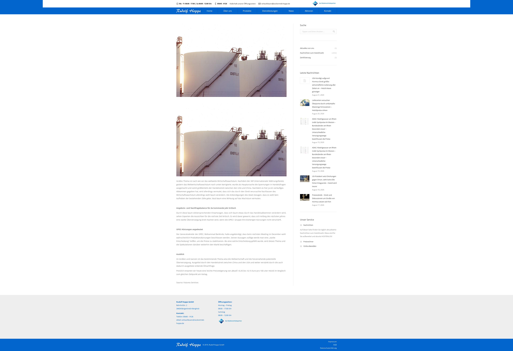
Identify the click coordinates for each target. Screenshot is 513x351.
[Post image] (304, 80)
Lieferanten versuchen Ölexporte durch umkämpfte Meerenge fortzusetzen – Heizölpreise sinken (323, 105)
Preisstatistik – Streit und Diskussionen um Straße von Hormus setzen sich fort (323, 198)
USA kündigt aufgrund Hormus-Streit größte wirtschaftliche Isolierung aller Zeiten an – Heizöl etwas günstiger (324, 85)
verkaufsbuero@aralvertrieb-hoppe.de (275, 4)
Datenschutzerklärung (328, 348)
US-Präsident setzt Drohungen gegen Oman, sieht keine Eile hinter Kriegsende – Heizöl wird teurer (324, 181)
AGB (335, 345)
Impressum (332, 341)
